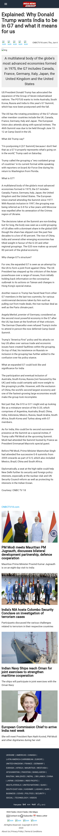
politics (29, 793)
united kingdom (14, 763)
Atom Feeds (22, 812)
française (17, 805)
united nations (31, 785)
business (10, 793)
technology (21, 798)
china (50, 776)
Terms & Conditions (33, 831)
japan (10, 781)
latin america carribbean (19, 759)
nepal (30, 776)
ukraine (10, 755)
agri (47, 789)
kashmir (28, 789)
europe (39, 759)
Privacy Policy (17, 831)
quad (43, 785)
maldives (20, 776)
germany (38, 763)
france (28, 763)
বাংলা (29, 805)
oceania (19, 781)
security (39, 793)
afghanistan (13, 772)
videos (33, 798)
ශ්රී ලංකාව (41, 805)
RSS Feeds (11, 812)
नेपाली (34, 805)
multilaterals (13, 785)
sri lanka (40, 776)
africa (19, 768)
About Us (6, 831)
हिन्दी (24, 805)
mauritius (30, 768)
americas (21, 755)
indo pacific (31, 781)
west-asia (42, 768)
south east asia (14, 789)
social (9, 798)
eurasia (10, 768)
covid (20, 793)
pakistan (26, 772)
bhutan (10, 776)
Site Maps (33, 812)
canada (32, 755)
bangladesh (39, 772)
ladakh (39, 789)
